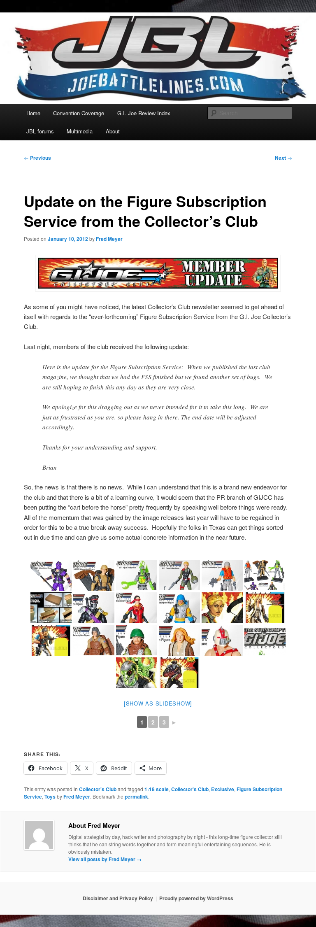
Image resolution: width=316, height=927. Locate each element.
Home (33, 113)
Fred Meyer (109, 238)
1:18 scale (156, 789)
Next (283, 157)
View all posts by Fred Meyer (105, 859)
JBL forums (40, 131)
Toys (50, 796)
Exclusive (222, 789)
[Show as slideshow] (158, 703)
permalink (136, 796)
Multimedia (80, 131)
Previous (37, 157)
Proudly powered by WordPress (196, 898)
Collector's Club (97, 789)
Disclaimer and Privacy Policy (118, 898)
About (113, 131)
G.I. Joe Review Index (143, 113)
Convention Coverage (78, 113)
